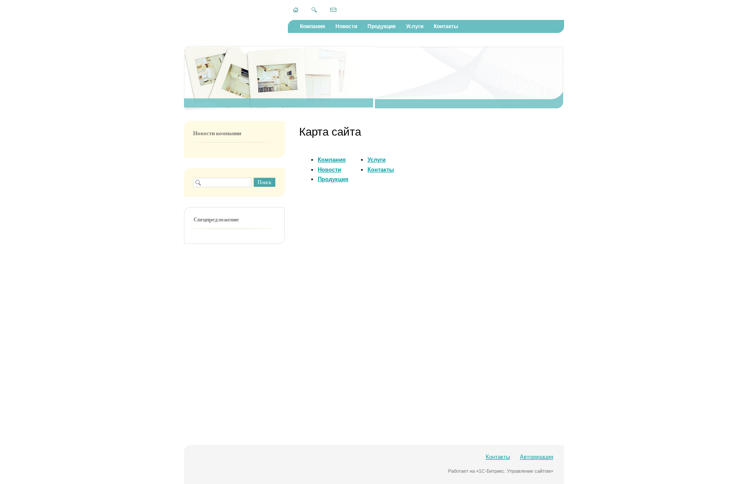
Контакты (446, 26)
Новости (346, 26)
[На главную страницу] (295, 9)
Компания (312, 26)
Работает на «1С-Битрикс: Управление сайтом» (500, 471)
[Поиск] (314, 10)
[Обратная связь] (333, 9)
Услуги (414, 26)
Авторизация (536, 457)
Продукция (382, 26)
